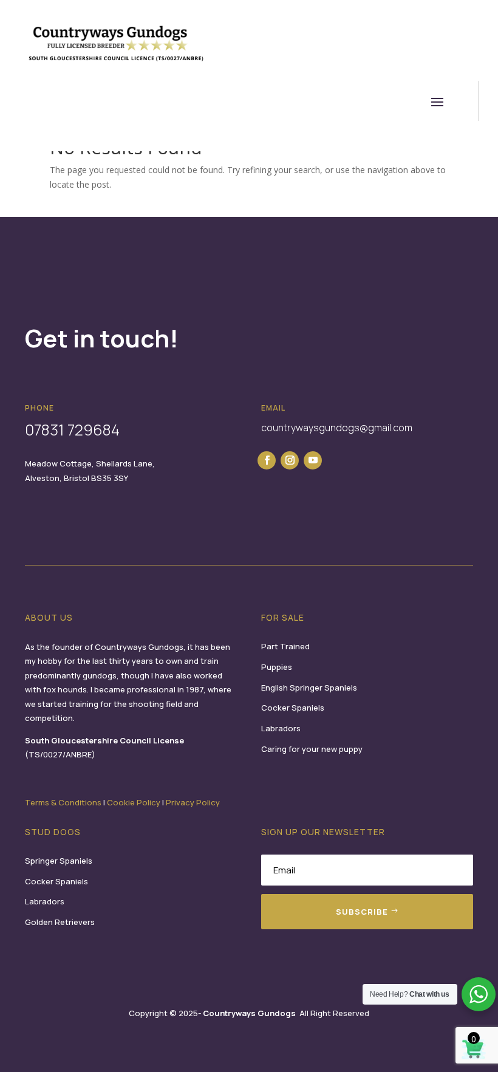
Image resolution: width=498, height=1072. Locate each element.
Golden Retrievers (60, 922)
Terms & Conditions (63, 802)
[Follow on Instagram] (290, 460)
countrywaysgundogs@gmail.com (336, 427)
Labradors (281, 728)
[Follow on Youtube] (313, 460)
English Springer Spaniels (309, 687)
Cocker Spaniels (292, 707)
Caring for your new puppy (312, 748)
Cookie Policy (133, 802)
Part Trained (285, 646)
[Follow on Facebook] (267, 460)
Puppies (276, 666)
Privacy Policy (193, 802)
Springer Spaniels (58, 860)
